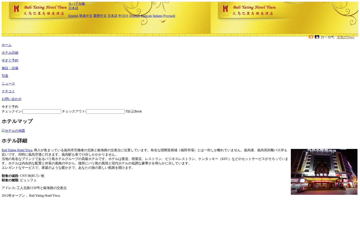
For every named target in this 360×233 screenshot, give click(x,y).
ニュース (8, 83)
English (73, 16)
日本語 (73, 8)
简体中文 (85, 16)
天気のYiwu (345, 37)
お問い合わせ (12, 99)
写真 (5, 76)
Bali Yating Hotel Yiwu (17, 150)
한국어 (123, 16)
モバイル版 (76, 3)
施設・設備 (10, 68)
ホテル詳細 (10, 52)
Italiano (157, 16)
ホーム (7, 45)
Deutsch (134, 16)
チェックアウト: (74, 111)
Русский (169, 16)
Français (146, 16)
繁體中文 (100, 16)
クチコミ (8, 91)
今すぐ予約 (10, 60)
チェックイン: (12, 111)
